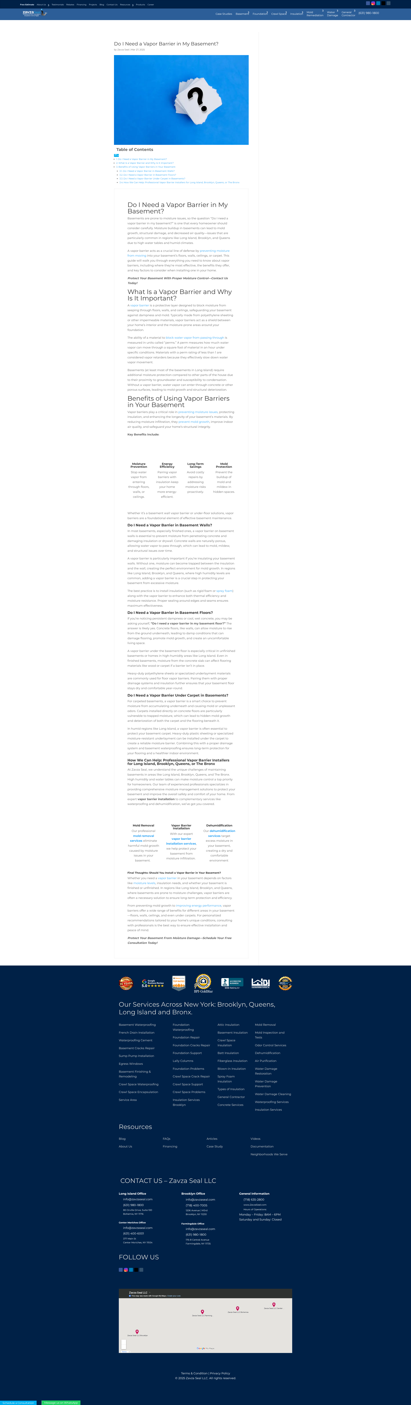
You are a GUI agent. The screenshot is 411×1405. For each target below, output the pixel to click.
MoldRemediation (315, 14)
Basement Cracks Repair (137, 1048)
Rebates (70, 4)
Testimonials (58, 4)
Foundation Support (187, 1053)
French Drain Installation (136, 1032)
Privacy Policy (220, 1373)
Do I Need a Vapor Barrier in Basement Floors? (149, 174)
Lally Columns (183, 1061)
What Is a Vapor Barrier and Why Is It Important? (146, 163)
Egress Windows (131, 1064)
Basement (242, 13)
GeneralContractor (348, 14)
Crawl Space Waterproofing (138, 1084)
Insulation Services (268, 1109)
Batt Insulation (228, 1053)
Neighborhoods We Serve (269, 1154)
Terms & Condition (194, 1373)
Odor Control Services (270, 1045)
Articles (212, 1139)
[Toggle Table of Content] (116, 155)
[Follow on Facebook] (368, 3)
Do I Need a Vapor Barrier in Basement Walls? (149, 171)
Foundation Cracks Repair (191, 1045)
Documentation (262, 1146)
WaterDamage (332, 14)
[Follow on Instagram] (373, 3)
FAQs (166, 1139)
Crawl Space (279, 13)
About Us (41, 4)
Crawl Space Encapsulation (138, 1092)
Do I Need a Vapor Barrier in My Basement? (142, 159)
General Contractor (231, 1097)
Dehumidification (267, 1053)
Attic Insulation (228, 1025)
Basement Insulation (233, 1032)
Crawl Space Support (188, 1084)
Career (151, 4)
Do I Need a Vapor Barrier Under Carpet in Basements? (154, 178)
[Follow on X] (383, 3)
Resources (125, 4)
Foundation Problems (188, 1069)
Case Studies (224, 13)
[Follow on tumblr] (388, 3)
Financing (81, 4)
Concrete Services (230, 1105)
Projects (93, 4)
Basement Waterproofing (137, 1025)
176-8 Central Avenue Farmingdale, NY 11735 (198, 1241)
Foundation (260, 13)
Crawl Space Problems (189, 1092)
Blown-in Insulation (232, 1069)
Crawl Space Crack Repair (191, 1076)
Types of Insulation (231, 1089)
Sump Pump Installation (136, 1056)
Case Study (215, 1146)
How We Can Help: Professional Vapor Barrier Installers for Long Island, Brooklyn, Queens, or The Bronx (181, 182)
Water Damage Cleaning (273, 1094)
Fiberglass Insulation (232, 1061)
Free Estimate (27, 4)
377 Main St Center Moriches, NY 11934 (137, 1240)
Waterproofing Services (272, 1102)
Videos (255, 1139)
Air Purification (265, 1061)
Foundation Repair (186, 1037)
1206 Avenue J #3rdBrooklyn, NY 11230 (196, 1212)
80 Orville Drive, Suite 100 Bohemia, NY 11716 (137, 1212)
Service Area (128, 1100)
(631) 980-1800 (369, 13)
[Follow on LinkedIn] (378, 3)
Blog (102, 4)
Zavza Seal (123, 49)
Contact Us (112, 4)
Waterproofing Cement (135, 1040)
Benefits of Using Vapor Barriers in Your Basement (146, 166)
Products (140, 4)
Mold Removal (265, 1025)
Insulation (296, 13)
